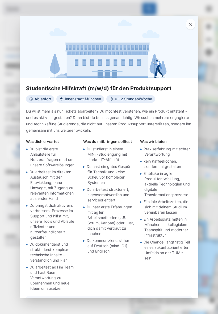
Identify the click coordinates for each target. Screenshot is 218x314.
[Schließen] (190, 24)
